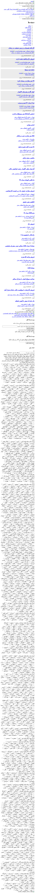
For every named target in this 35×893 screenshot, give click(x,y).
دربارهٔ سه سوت (30, 11)
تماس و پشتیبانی (21, 11)
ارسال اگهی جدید (8, 9)
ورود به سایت (31, 330)
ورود (20, 9)
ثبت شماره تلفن (30, 343)
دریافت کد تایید (30, 328)
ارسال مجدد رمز (22, 330)
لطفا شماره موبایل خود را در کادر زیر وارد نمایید (21, 339)
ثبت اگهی (31, 15)
